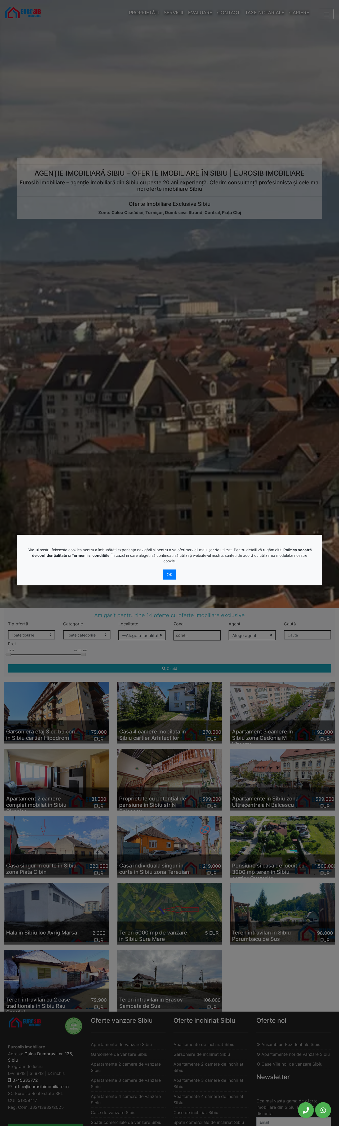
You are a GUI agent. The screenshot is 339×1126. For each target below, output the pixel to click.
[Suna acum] (306, 1110)
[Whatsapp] (323, 1110)
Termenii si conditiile (90, 555)
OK (169, 574)
